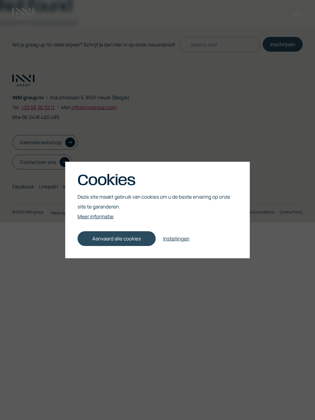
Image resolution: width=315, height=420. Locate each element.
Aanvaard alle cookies (116, 238)
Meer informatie (96, 216)
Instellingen (176, 238)
